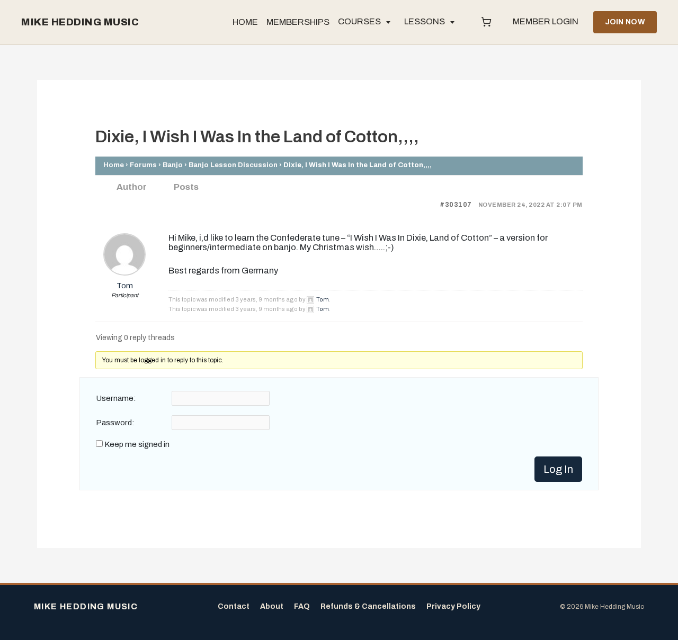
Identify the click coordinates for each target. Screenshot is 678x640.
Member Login (545, 21)
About (271, 606)
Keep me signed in (137, 444)
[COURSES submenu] (388, 22)
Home (113, 165)
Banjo (173, 165)
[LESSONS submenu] (452, 22)
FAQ (302, 606)
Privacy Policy (453, 606)
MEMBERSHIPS (297, 21)
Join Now (625, 22)
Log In (558, 469)
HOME (245, 21)
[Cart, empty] (486, 22)
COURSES (359, 21)
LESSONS (424, 21)
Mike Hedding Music (80, 22)
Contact (233, 606)
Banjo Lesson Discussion (233, 165)
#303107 (456, 204)
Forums (143, 165)
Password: (115, 422)
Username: (116, 398)
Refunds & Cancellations (368, 606)
